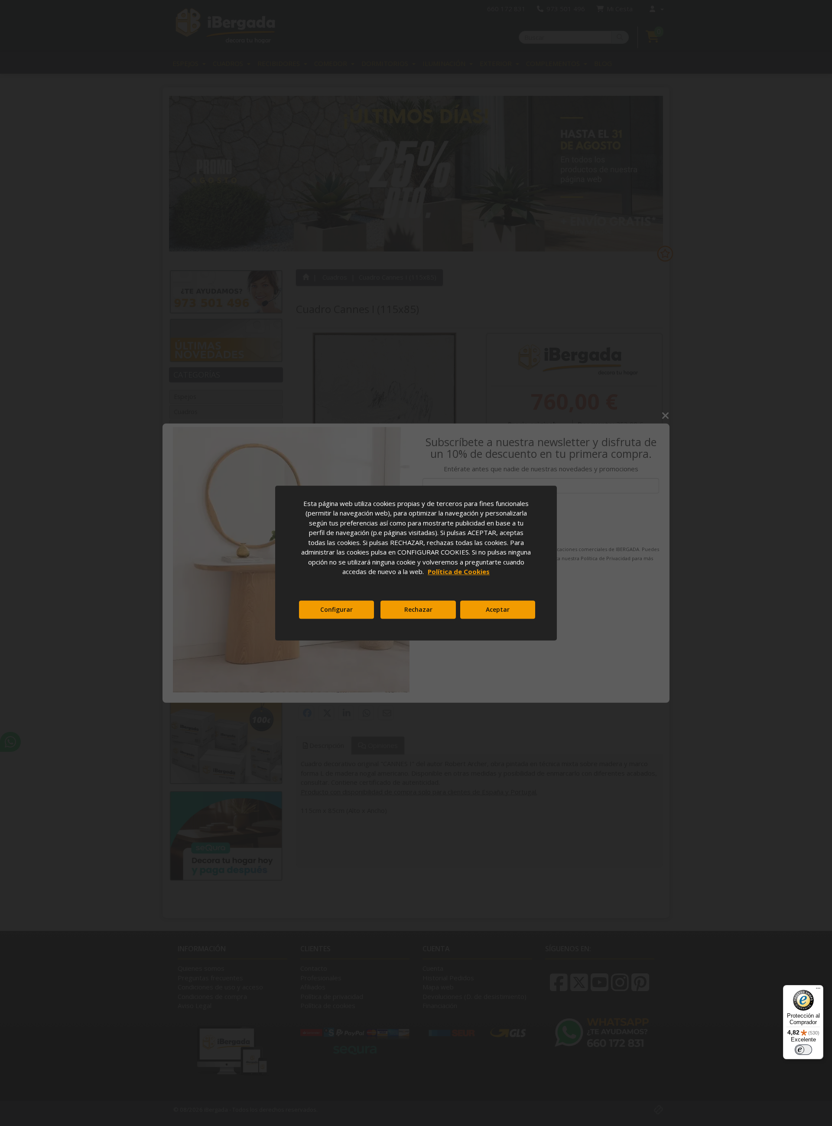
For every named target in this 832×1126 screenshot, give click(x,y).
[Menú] (818, 990)
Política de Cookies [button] (459, 571)
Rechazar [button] (418, 609)
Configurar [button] (336, 609)
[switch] (803, 1049)
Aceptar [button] (498, 609)
